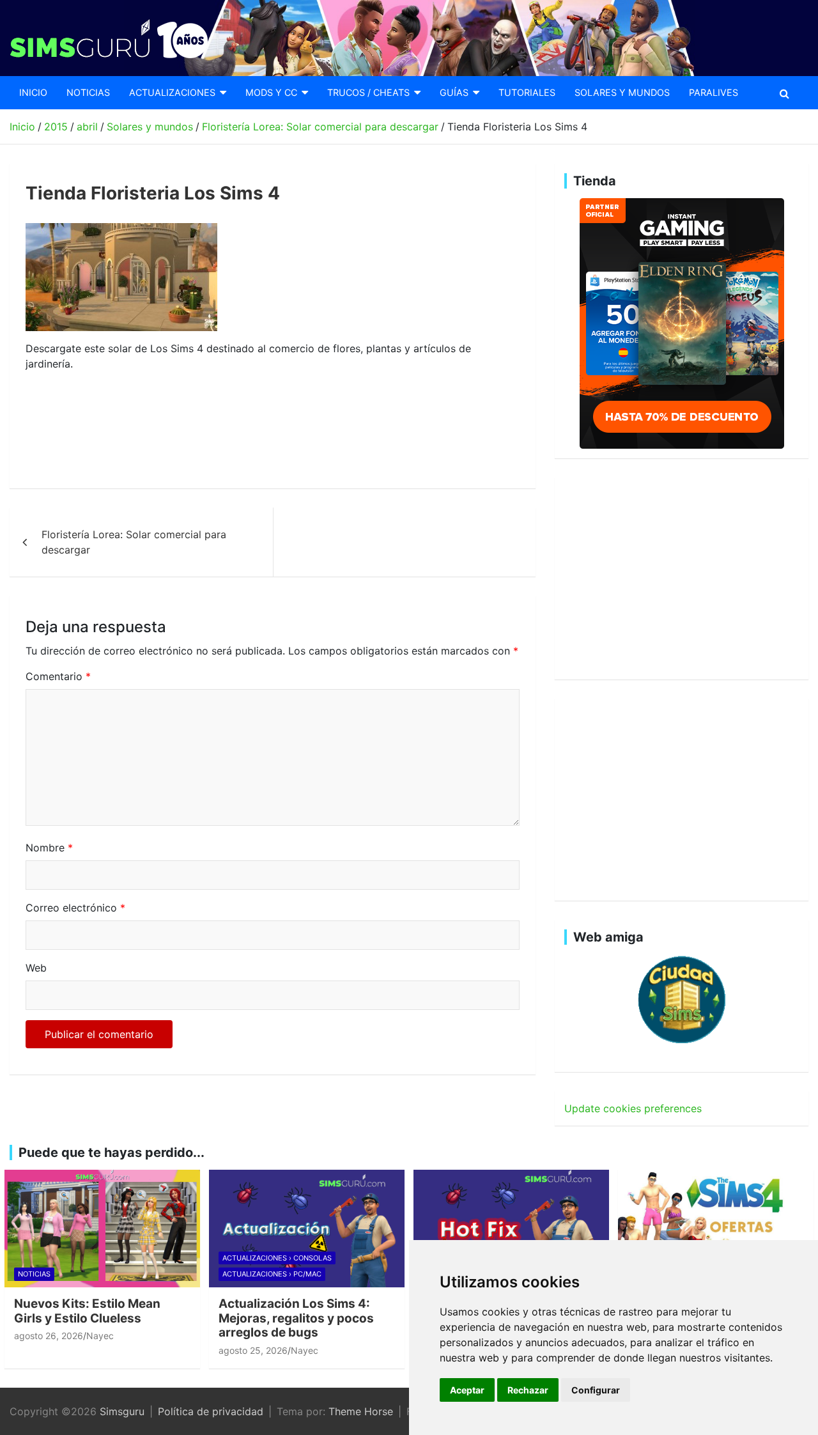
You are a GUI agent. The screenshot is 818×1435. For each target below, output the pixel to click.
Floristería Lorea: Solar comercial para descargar (134, 542)
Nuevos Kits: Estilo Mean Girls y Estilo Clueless (87, 1311)
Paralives (713, 92)
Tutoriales (526, 92)
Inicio (33, 92)
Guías (454, 92)
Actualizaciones (172, 92)
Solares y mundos (622, 92)
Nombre (49, 847)
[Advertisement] (258, 430)
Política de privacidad (210, 1411)
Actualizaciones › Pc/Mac (271, 1273)
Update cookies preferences (633, 1108)
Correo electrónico (75, 907)
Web (36, 967)
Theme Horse (360, 1411)
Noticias (88, 92)
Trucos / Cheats (368, 92)
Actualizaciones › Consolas (277, 1257)
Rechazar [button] (527, 1390)
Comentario (58, 676)
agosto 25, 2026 (253, 1350)
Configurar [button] (595, 1390)
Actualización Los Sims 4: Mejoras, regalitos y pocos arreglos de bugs (296, 1318)
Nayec (100, 1335)
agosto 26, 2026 (48, 1335)
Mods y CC (271, 92)
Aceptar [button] (467, 1390)
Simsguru (122, 1411)
